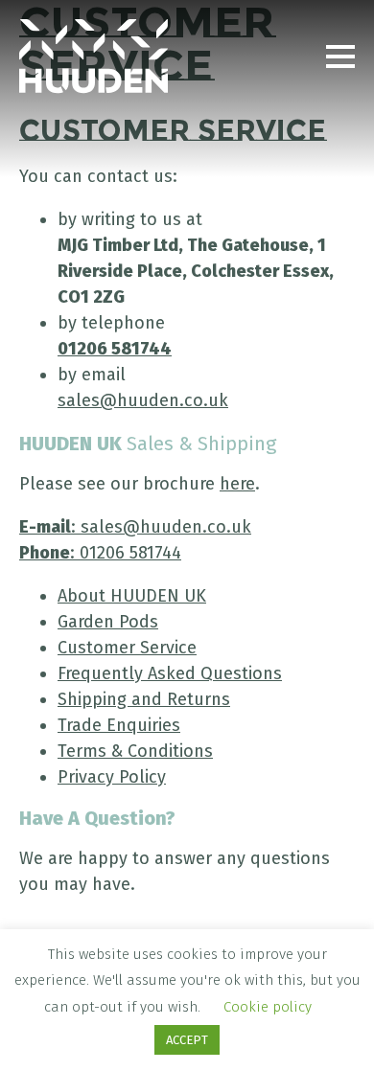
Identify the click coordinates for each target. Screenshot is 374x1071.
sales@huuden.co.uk (143, 400)
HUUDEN (93, 56)
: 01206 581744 (100, 552)
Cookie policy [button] (267, 1006)
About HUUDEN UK (132, 595)
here (237, 483)
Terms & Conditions (135, 751)
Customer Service (127, 647)
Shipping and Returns (144, 699)
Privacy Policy (112, 776)
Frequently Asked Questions (170, 673)
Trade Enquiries (119, 725)
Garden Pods (108, 621)
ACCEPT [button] (187, 1040)
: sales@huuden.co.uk (135, 526)
